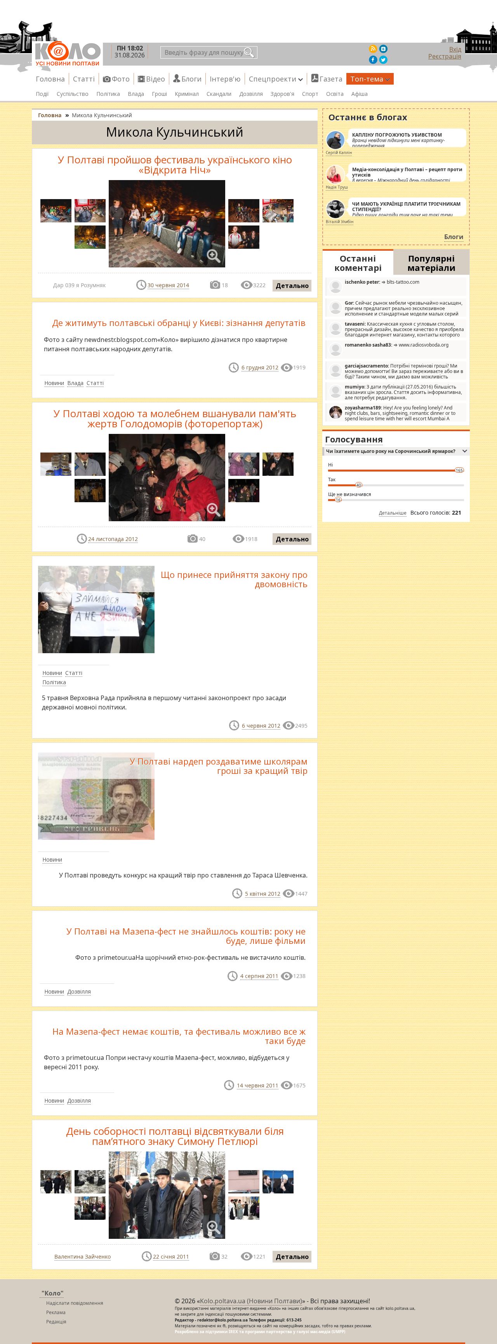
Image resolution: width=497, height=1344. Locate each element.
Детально (292, 285)
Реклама (56, 1312)
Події (42, 94)
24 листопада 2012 (113, 539)
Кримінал (187, 94)
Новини (54, 383)
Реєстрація (444, 56)
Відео (155, 78)
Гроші (159, 94)
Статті (84, 78)
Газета (331, 78)
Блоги (191, 78)
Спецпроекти (272, 78)
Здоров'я (282, 94)
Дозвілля (251, 94)
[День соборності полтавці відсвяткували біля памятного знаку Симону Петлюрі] (90, 1182)
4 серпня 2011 (259, 976)
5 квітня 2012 (262, 893)
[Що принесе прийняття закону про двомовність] (96, 609)
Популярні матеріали (431, 262)
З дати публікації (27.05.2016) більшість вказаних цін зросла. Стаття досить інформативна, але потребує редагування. (403, 392)
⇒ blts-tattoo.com (382, 282)
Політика (108, 94)
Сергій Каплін (339, 152)
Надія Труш (337, 187)
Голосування (354, 439)
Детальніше (393, 513)
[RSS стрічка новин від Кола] (373, 49)
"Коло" (53, 1293)
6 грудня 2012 (260, 367)
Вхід (455, 49)
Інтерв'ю (225, 78)
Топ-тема (366, 78)
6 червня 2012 (261, 725)
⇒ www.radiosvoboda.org (396, 345)
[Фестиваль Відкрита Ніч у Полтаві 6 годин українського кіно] (90, 211)
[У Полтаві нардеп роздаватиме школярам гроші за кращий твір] (96, 795)
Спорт (310, 94)
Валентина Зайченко (82, 1256)
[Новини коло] (67, 53)
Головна (50, 78)
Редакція (56, 1321)
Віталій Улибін (339, 221)
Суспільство (73, 94)
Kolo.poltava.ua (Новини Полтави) (251, 1301)
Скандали (219, 94)
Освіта (335, 94)
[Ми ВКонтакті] (383, 49)
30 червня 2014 (168, 285)
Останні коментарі (358, 262)
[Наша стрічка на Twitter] (383, 59)
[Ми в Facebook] (373, 59)
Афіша (359, 94)
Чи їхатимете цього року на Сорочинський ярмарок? (390, 451)
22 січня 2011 (171, 1256)
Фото (121, 78)
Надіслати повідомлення (74, 1303)
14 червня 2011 (257, 1085)
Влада (136, 94)
